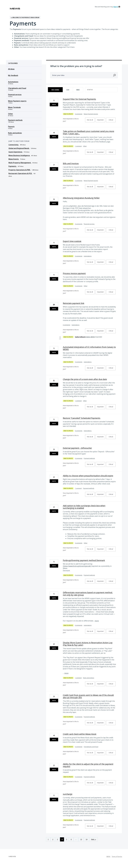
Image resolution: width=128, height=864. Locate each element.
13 (81, 839)
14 (86, 839)
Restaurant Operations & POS (20, 173)
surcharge (67, 794)
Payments (12, 166)
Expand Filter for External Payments (79, 99)
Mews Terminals (14, 107)
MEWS (108, 856)
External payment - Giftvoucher (77, 448)
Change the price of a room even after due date (85, 379)
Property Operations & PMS (19, 170)
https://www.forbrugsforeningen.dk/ (77, 566)
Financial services (15, 94)
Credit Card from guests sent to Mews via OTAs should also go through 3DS (88, 696)
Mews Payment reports (17, 101)
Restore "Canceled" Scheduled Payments (81, 418)
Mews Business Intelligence (19, 155)
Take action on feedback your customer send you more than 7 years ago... (88, 132)
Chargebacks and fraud (17, 88)
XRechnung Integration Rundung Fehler (81, 198)
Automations (13, 82)
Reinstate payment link (73, 303)
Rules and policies (15, 133)
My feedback (13, 75)
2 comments (78, 181)
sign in (115, 7)
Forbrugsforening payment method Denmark (84, 560)
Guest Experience (15, 152)
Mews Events (13, 159)
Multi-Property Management (19, 163)
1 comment (78, 146)
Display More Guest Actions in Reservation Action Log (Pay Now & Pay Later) (87, 643)
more (97, 621)
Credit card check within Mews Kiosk (79, 734)
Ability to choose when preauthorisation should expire (88, 475)
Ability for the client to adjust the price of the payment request (88, 765)
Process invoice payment (74, 273)
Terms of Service (117, 856)
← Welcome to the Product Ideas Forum (25, 17)
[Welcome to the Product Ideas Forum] (15, 9)
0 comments (78, 114)
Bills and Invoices (71, 163)
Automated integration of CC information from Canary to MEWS (89, 348)
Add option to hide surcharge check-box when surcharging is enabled (84, 506)
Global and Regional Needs (19, 148)
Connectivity (13, 145)
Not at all (91, 120)
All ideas (11, 69)
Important (101, 120)
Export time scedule (72, 241)
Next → (93, 839)
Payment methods (15, 120)
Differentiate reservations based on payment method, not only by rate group (88, 593)
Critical (112, 120)
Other (10, 114)
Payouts (11, 126)
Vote (54, 104)
